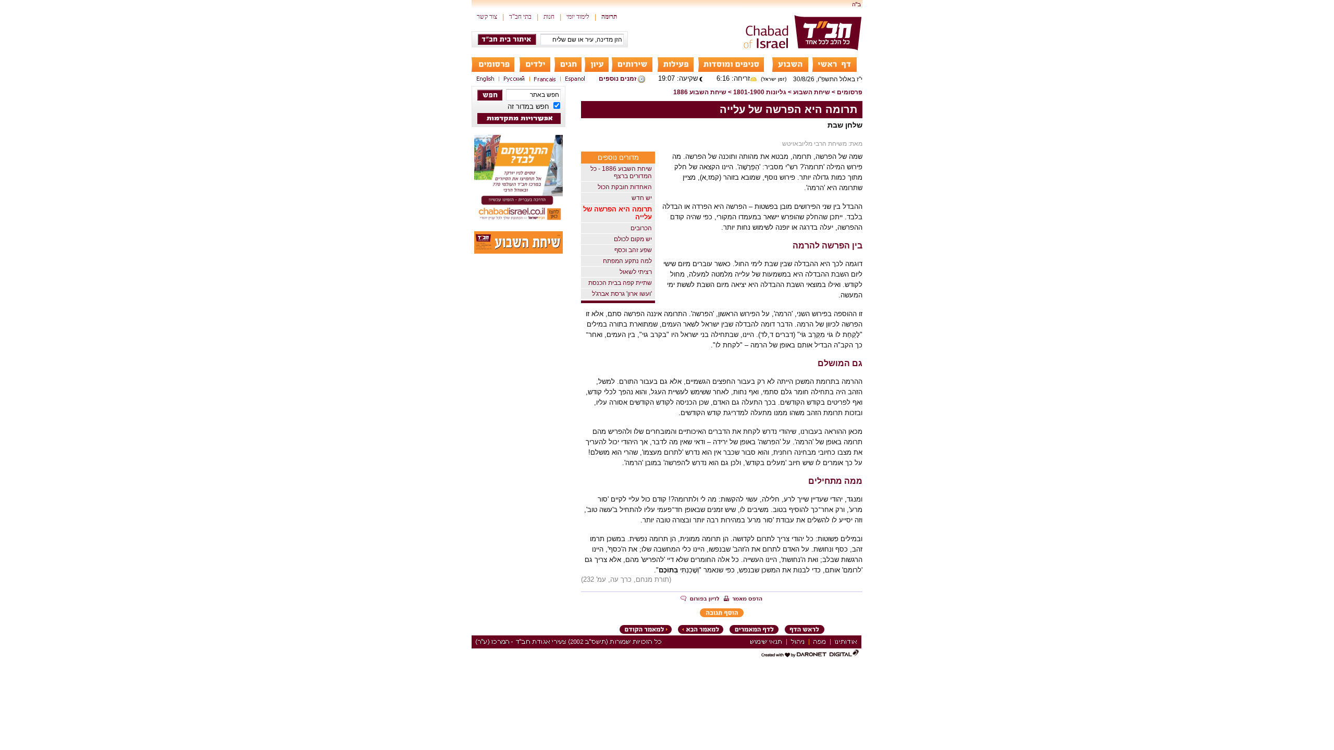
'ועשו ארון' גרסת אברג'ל (622, 293)
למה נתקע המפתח (627, 261)
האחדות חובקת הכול (625, 187)
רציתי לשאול (636, 272)
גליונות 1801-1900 (759, 92)
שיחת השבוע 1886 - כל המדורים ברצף (621, 172)
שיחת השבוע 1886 (699, 92)
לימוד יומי (577, 16)
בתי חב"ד (520, 16)
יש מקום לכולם (633, 239)
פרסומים (849, 92)
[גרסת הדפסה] (743, 599)
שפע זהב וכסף (633, 250)
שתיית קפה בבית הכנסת (620, 282)
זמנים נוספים (617, 78)
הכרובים (641, 228)
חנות (549, 16)
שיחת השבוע (811, 92)
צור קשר (487, 16)
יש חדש (642, 198)
